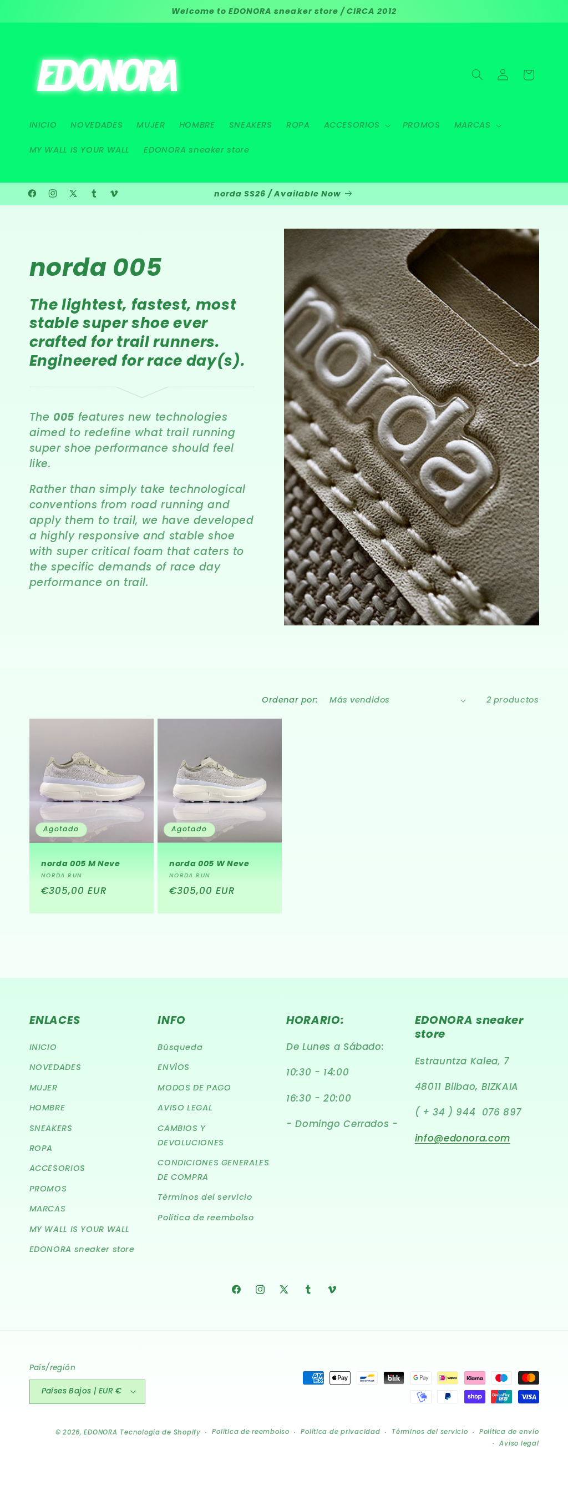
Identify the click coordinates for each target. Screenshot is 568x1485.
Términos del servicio (205, 1197)
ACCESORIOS (57, 1168)
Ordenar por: (290, 699)
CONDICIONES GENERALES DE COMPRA (213, 1170)
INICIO (43, 1047)
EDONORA (100, 1432)
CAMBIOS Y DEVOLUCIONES (191, 1135)
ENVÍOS (174, 1067)
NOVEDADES (55, 1067)
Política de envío (509, 1431)
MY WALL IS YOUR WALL (79, 1229)
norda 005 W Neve (209, 863)
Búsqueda (180, 1047)
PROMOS (48, 1188)
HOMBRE (47, 1107)
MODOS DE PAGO (194, 1087)
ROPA (41, 1148)
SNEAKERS (51, 1128)
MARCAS (47, 1208)
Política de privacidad (340, 1431)
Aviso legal (519, 1443)
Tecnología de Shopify (160, 1432)
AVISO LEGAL (185, 1107)
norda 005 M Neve (80, 863)
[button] (356, 125)
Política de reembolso (205, 1217)
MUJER (43, 1087)
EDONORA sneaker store (82, 1249)
